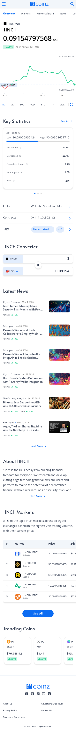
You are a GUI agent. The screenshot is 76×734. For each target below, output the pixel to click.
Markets (25, 14)
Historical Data (45, 14)
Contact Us (46, 711)
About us (7, 704)
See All (37, 613)
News (63, 14)
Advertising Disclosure (52, 704)
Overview (9, 14)
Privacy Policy (10, 711)
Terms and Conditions (14, 717)
